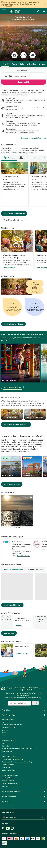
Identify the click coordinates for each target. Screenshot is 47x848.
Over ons (5, 730)
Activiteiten (31, 64)
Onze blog (6, 710)
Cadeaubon (6, 746)
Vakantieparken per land (11, 791)
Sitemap (5, 733)
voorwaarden (17, 698)
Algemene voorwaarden (10, 722)
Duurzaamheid (7, 751)
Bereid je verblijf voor (9, 756)
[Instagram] (12, 828)
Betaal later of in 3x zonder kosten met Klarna (17, 749)
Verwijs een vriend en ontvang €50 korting (17, 762)
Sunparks (5, 786)
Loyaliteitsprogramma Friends (12, 759)
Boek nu (9, 6)
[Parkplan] (32, 55)
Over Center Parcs (9, 715)
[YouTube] (8, 828)
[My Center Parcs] (44, 11)
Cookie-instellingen (8, 727)
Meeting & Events (8, 778)
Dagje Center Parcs (9, 770)
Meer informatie (23, 556)
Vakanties (5, 801)
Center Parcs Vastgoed (10, 783)
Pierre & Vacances (8, 780)
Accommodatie (18, 64)
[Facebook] (3, 828)
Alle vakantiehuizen (9, 796)
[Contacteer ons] (38, 11)
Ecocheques (6, 767)
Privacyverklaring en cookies (12, 724)
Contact (4, 743)
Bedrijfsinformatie (8, 719)
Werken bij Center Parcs (10, 775)
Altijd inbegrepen (8, 765)
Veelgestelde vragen (9, 740)
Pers (3, 735)
